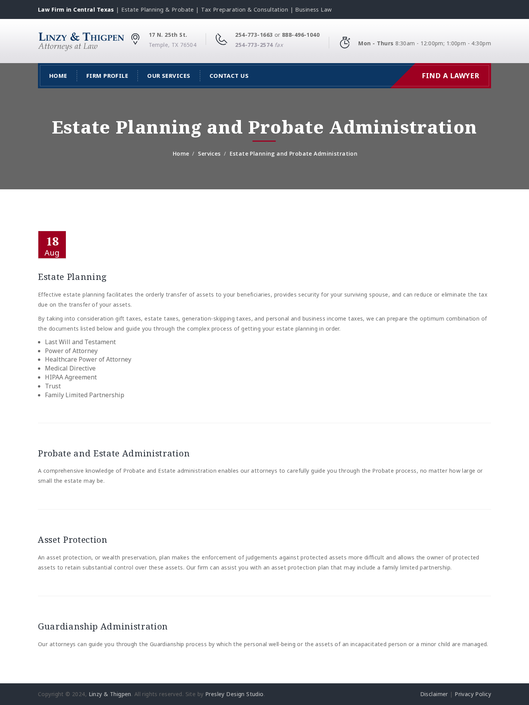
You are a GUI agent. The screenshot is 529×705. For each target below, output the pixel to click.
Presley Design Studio (234, 694)
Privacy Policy (473, 694)
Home (58, 75)
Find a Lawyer (450, 75)
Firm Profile (107, 75)
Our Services (168, 75)
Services (209, 153)
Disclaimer (434, 694)
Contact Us (229, 75)
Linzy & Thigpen (110, 694)
